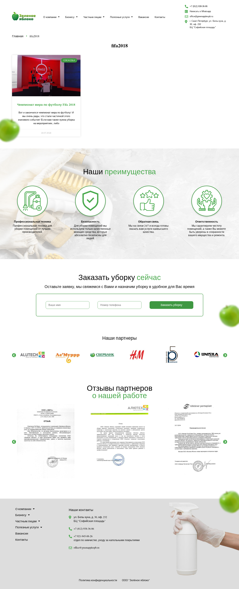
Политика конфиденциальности (98, 580)
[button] (14, 355)
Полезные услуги (120, 17)
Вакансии (143, 17)
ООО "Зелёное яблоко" (136, 580)
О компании (49, 17)
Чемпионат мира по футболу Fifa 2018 (46, 104)
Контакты (160, 17)
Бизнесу (69, 17)
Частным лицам (92, 17)
